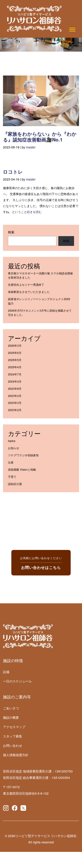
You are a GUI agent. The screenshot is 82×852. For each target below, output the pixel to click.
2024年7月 (14, 374)
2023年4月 (14, 396)
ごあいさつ (11, 708)
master (30, 147)
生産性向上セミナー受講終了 (26, 284)
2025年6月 (14, 352)
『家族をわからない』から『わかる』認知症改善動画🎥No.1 (40, 136)
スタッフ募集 (12, 736)
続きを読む (34, 212)
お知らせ (13, 448)
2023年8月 (14, 388)
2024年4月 (14, 381)
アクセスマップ (14, 726)
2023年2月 (14, 410)
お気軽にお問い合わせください (41, 563)
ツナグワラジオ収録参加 (23, 455)
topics (11, 441)
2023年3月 (14, 402)
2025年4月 (14, 367)
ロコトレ (13, 171)
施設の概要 (11, 717)
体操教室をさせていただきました (29, 292)
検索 (11, 232)
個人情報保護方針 (15, 755)
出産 (11, 462)
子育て (12, 476)
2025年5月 (14, 360)
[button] (72, 28)
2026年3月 (14, 345)
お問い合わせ (12, 745)
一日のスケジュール (17, 681)
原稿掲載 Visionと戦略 (22, 469)
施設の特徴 (13, 660)
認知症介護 (15, 484)
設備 (6, 671)
